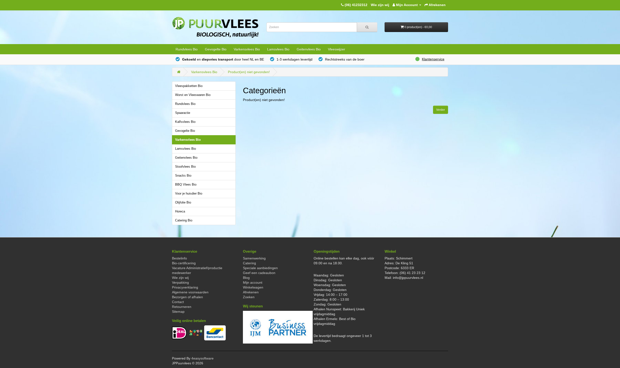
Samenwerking (254, 258)
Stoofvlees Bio (185, 166)
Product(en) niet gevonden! (249, 72)
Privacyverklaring (185, 287)
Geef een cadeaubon (259, 273)
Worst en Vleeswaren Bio (192, 95)
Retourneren (181, 307)
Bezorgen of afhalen (187, 297)
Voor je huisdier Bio (188, 193)
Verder (440, 109)
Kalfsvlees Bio (185, 122)
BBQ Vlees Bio (185, 184)
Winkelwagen (253, 287)
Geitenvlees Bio (309, 49)
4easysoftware (202, 358)
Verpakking (180, 282)
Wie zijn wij (380, 5)
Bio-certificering (184, 263)
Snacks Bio (183, 175)
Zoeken (249, 297)
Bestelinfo (179, 258)
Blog (246, 278)
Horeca (180, 211)
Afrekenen (251, 292)
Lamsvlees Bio (278, 49)
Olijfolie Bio (183, 202)
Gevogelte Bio (215, 49)
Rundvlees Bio (187, 49)
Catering (249, 263)
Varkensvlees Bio (247, 49)
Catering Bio (183, 220)
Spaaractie (182, 113)
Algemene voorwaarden (190, 292)
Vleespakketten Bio (188, 86)
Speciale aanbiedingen (260, 268)
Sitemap (178, 311)
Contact (178, 302)
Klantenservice (433, 59)
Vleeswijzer (336, 49)
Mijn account (252, 282)
